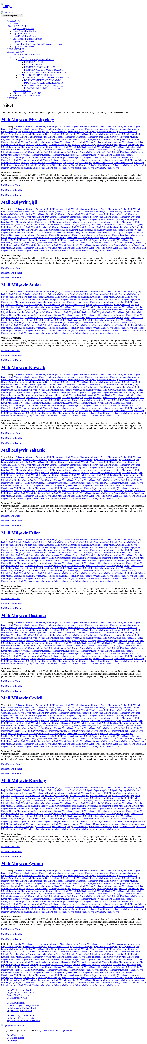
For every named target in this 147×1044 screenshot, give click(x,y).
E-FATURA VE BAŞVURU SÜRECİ (36, 59)
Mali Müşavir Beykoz (129, 144)
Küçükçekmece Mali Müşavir (99, 139)
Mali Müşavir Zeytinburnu (33, 162)
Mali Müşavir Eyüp (111, 149)
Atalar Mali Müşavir (69, 126)
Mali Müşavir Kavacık (18, 155)
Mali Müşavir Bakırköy (36, 144)
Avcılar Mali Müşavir (110, 126)
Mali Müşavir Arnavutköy (28, 142)
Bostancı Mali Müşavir (78, 131)
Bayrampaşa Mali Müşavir (105, 129)
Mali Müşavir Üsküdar (114, 160)
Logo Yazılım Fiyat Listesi (19, 990)
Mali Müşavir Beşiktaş (107, 144)
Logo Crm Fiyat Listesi (23, 46)
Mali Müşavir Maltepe (110, 155)
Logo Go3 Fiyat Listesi (23, 41)
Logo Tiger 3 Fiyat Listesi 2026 (21, 1018)
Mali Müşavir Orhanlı (24, 157)
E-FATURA (18, 57)
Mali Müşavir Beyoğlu (31, 147)
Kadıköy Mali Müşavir (127, 137)
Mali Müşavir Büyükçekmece (77, 147)
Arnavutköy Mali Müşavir (47, 126)
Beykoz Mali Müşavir (11, 131)
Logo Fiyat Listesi (15, 1035)
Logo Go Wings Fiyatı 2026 (19, 1010)
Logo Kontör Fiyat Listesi (24, 36)
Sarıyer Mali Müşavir (23, 165)
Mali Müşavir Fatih (130, 149)
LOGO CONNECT (22, 90)
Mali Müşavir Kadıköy (96, 152)
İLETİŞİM (12, 98)
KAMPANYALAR (16, 49)
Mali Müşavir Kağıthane (118, 152)
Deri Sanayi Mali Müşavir (56, 134)
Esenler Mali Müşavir (79, 134)
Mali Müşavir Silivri (126, 157)
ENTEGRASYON (15, 52)
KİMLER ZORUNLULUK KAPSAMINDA (45, 72)
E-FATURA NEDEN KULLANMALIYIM (44, 70)
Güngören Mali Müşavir (86, 137)
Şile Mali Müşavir (43, 165)
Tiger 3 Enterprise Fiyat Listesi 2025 (23, 1020)
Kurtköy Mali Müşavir (124, 139)
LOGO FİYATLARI (16, 26)
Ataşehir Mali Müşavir (89, 126)
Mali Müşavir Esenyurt (72, 149)
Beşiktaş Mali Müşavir (129, 129)
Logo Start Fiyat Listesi (23, 28)
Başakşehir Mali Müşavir (81, 129)
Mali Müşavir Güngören (55, 152)
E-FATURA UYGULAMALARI (39, 67)
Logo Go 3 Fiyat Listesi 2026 (20, 1015)
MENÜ (12, 16)
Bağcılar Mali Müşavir (11, 129)
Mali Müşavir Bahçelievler (13, 144)
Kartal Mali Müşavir (33, 139)
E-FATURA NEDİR (33, 62)
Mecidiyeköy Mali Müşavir (79, 162)
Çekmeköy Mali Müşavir (12, 134)
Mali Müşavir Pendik (44, 157)
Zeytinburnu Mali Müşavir (107, 168)
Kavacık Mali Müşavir (54, 139)
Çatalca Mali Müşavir (127, 131)
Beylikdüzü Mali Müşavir (33, 131)
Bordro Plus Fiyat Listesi (18, 995)
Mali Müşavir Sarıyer (88, 157)
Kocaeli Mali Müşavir (75, 139)
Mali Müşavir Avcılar (90, 142)
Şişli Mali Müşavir (79, 165)
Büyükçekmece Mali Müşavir (102, 131)
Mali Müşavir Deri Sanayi (28, 149)
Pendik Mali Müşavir (123, 162)
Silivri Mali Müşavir (61, 165)
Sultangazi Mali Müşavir (124, 165)
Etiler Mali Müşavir (120, 134)
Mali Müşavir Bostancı (52, 147)
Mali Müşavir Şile (108, 157)
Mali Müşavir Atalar (50, 142)
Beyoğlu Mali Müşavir (56, 131)
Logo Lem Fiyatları (21, 33)
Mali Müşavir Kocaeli (39, 155)
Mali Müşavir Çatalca (102, 147)
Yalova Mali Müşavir (84, 168)
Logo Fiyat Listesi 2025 (48, 1030)
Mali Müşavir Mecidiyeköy (27, 119)
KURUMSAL (13, 23)
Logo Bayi (12, 1040)
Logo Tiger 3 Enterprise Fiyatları (27, 39)
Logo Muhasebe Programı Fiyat (21, 1008)
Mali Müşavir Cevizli (21, 697)
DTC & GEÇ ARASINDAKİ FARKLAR (43, 83)
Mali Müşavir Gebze (34, 152)
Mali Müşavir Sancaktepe (66, 157)
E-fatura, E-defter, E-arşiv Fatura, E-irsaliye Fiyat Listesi (38, 44)
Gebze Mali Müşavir (65, 137)
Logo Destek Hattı (15, 1038)
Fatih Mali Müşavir (18, 137)
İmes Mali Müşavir (107, 137)
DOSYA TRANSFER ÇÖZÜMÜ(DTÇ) (42, 80)
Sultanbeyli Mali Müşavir (100, 165)
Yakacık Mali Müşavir (64, 168)
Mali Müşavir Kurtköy (88, 155)
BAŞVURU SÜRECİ (34, 64)
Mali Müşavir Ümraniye (91, 160)
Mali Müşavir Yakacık (135, 160)
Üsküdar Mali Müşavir (42, 168)
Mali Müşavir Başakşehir (60, 144)
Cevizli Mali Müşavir (34, 134)
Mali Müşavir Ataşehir (70, 142)
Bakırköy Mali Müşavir (58, 129)
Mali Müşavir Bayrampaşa (84, 144)
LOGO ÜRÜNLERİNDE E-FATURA (42, 88)
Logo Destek (66, 1030)
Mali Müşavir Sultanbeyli (25, 160)
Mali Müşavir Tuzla (71, 160)
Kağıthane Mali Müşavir (12, 139)
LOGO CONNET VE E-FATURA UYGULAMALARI (44, 77)
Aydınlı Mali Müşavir (130, 126)
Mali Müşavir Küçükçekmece (63, 155)
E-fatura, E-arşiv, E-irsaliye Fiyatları (23, 1005)
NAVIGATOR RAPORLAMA (27, 95)
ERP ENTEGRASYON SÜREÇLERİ (36, 75)
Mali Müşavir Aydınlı (111, 142)
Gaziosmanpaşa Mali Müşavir (41, 137)
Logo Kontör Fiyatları (17, 998)
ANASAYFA (13, 21)
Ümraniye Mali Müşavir (20, 168)
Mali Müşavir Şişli (19, 202)
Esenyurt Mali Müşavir (100, 134)
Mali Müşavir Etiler (92, 149)
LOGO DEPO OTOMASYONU (28, 93)
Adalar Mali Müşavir (25, 126)
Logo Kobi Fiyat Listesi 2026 (20, 992)
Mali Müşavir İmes (76, 152)
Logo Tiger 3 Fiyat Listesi (24, 31)
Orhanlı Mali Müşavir (103, 162)
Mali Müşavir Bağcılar (132, 142)
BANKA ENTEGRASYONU (27, 54)
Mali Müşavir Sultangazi (49, 160)
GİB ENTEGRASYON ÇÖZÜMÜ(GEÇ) (43, 85)
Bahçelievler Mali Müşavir (35, 129)
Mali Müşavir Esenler (51, 149)
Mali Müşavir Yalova (10, 162)
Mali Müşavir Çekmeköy (124, 147)
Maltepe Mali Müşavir (56, 162)
